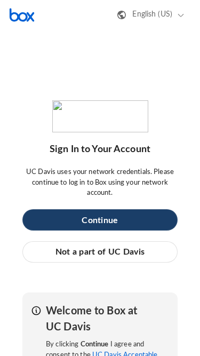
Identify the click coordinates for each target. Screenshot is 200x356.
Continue (100, 220)
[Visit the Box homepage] (22, 15)
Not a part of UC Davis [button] (100, 252)
